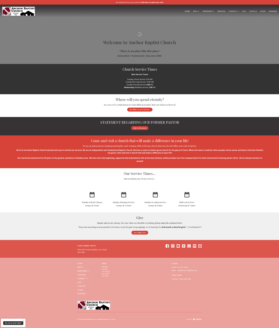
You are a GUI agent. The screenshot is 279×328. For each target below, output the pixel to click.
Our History (106, 271)
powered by (193, 321)
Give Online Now (140, 232)
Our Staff (105, 276)
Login (113, 319)
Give (244, 11)
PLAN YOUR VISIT (13, 323)
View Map (81, 252)
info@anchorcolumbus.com (187, 270)
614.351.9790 (182, 267)
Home (187, 11)
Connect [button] (81, 278)
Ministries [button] (82, 271)
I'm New (105, 269)
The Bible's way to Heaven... (139, 109)
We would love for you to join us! (140, 2)
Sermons (221, 11)
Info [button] (79, 267)
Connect (233, 11)
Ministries (207, 11)
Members (273, 11)
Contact (253, 11)
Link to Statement (139, 128)
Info (195, 11)
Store (262, 11)
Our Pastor (105, 274)
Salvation (105, 267)
